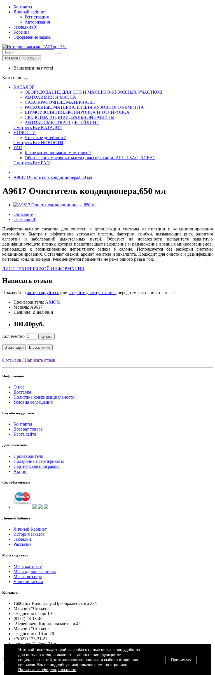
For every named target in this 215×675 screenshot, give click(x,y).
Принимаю (181, 660)
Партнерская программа (36, 466)
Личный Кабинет (30, 529)
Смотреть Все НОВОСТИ (38, 142)
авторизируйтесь (43, 292)
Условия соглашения (33, 402)
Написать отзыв (40, 360)
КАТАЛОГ (23, 87)
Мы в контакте (27, 566)
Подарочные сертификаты (38, 461)
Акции (20, 471)
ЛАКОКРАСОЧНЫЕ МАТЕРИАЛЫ (60, 102)
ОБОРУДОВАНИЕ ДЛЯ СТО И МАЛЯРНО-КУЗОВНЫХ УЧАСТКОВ (93, 92)
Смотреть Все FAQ (31, 162)
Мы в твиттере (27, 576)
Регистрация (37, 17)
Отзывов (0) (24, 219)
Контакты (22, 6)
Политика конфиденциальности (44, 397)
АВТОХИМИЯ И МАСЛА (50, 97)
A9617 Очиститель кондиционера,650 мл (52, 177)
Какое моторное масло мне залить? (58, 152)
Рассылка (22, 544)
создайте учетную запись (92, 292)
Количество (13, 336)
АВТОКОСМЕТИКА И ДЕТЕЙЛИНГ (62, 122)
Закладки (22, 539)
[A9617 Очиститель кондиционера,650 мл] (55, 204)
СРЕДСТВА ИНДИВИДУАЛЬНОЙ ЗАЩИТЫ (69, 117)
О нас (18, 387)
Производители (28, 456)
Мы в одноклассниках (34, 571)
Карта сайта (24, 434)
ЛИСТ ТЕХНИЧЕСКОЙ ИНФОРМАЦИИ (43, 268)
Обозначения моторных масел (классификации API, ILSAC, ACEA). (90, 157)
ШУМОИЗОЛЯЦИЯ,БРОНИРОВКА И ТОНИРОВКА (77, 112)
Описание (23, 214)
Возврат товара (28, 429)
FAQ (17, 147)
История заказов (29, 534)
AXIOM (52, 302)
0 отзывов (11, 360)
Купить (46, 336)
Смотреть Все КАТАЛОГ (37, 127)
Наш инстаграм (28, 581)
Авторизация (37, 22)
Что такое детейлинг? (45, 137)
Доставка (22, 392)
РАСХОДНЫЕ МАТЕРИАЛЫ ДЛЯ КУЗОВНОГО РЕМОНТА (84, 107)
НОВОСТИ (24, 132)
